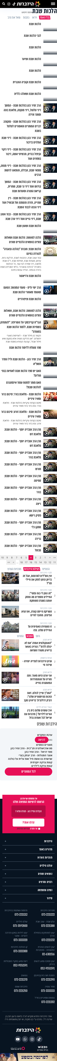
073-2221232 (48, 940)
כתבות (26, 17)
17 (26, 562)
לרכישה (41, 740)
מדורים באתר (45, 849)
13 (45, 562)
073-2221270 (20, 979)
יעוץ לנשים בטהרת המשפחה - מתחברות (45, 948)
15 (35, 562)
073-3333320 (20, 940)
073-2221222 (48, 914)
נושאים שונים (45, 874)
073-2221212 (21, 914)
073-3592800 (20, 925)
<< (54, 557)
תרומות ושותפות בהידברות (16, 910)
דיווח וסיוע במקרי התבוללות (15, 961)
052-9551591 (48, 968)
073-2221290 (48, 979)
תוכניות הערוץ (45, 857)
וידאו (34, 17)
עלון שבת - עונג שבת (45, 921)
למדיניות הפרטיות (23, 828)
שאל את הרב (13, 17)
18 (21, 562)
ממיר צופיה (50, 986)
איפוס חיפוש (27, 12)
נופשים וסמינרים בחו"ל (45, 997)
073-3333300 (20, 951)
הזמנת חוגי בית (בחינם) (44, 975)
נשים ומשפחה (45, 890)
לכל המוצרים (28, 771)
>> (8, 562)
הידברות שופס (21, 986)
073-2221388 (48, 925)
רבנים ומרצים (45, 882)
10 (2, 557)
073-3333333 (48, 990)
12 (50, 562)
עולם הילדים (46, 866)
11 (54, 562)
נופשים (24, 975)
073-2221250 (20, 990)
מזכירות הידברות (48, 910)
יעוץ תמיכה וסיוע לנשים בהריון (44, 963)
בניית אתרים (42, 1050)
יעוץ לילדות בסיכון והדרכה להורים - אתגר (16, 934)
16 (31, 562)
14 (40, 562)
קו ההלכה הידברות (19, 946)
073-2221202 (48, 1002)
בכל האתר (44, 17)
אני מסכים (27, 828)
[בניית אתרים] (42, 1047)
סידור (49, 898)
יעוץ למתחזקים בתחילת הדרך (44, 934)
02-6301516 (48, 954)
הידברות (48, 841)
